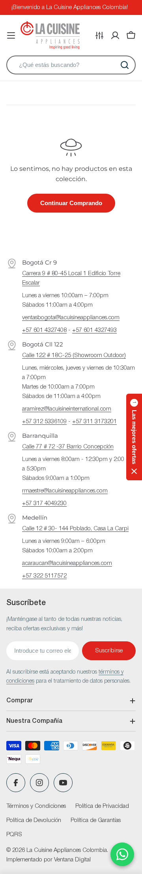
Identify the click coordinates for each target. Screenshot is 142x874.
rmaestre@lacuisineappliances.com (65, 491)
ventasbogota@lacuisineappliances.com (71, 317)
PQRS (14, 834)
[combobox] (71, 65)
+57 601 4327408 (44, 330)
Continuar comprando (71, 203)
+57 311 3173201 (94, 421)
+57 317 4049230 (44, 503)
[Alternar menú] (11, 35)
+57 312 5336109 (44, 421)
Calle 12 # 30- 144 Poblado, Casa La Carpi (75, 528)
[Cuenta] (115, 35)
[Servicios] (99, 35)
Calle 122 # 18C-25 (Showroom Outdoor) (74, 355)
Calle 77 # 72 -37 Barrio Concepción (68, 447)
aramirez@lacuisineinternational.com (66, 409)
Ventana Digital (72, 860)
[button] (134, 437)
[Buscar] (124, 65)
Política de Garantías (96, 820)
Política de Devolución (33, 820)
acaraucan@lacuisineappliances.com (67, 563)
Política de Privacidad (102, 806)
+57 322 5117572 (44, 576)
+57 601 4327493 (94, 330)
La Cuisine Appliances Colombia (66, 850)
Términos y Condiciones (36, 806)
